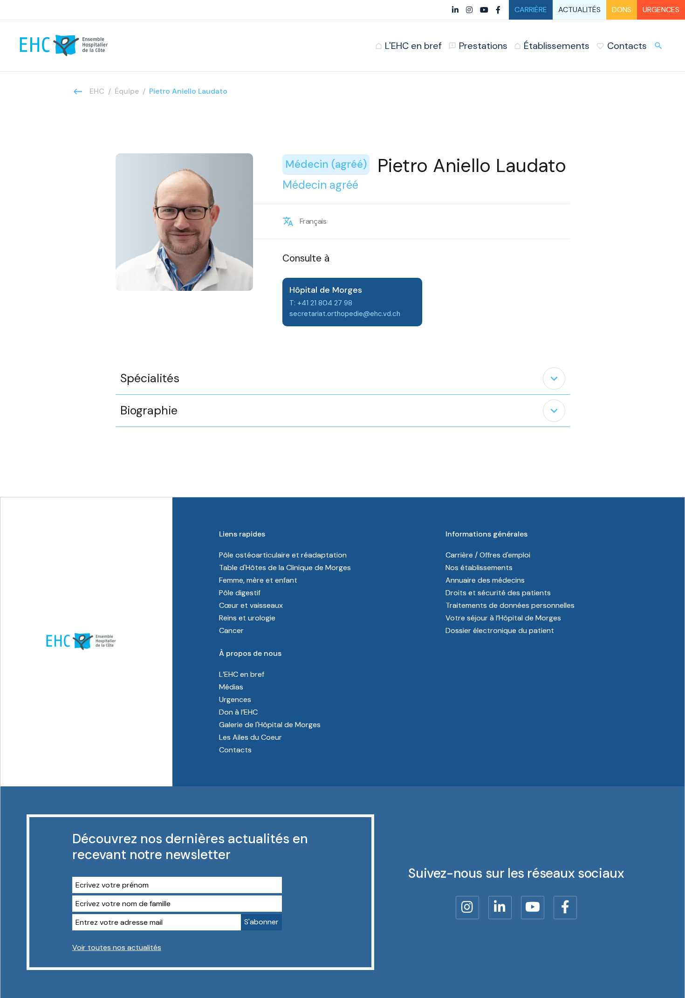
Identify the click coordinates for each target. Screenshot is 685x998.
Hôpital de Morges (325, 290)
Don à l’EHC (238, 712)
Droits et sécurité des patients (498, 593)
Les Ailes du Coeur (250, 737)
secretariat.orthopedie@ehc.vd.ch (344, 313)
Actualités (579, 9)
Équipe (127, 91)
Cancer (231, 630)
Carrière (530, 9)
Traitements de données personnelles (510, 605)
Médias (231, 687)
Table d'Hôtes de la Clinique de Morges (285, 567)
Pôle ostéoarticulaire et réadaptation (283, 555)
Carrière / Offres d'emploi (487, 555)
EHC (96, 91)
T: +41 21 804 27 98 (320, 303)
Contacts (235, 750)
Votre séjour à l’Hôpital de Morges (503, 618)
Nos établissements (479, 567)
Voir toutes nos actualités (116, 947)
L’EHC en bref (241, 674)
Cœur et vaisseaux (251, 605)
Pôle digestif (239, 593)
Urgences (661, 9)
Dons (621, 9)
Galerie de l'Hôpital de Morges (270, 725)
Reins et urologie (247, 618)
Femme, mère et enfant (258, 580)
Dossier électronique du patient (499, 630)
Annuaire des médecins (485, 580)
